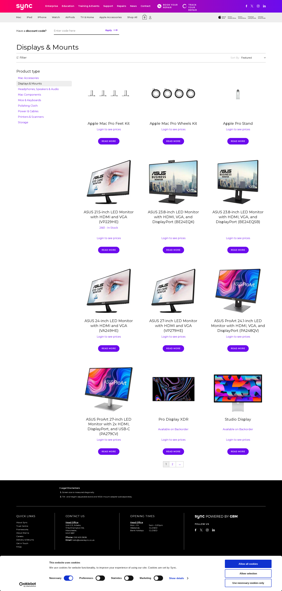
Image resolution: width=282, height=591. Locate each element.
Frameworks (22, 529)
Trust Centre (22, 526)
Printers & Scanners (31, 116)
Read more (109, 141)
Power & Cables (28, 111)
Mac (18, 17)
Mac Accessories (28, 78)
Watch (56, 17)
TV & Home (87, 17)
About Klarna (22, 533)
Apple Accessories (110, 17)
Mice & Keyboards (29, 100)
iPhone (42, 17)
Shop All (132, 17)
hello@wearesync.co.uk (83, 540)
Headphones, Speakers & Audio (38, 89)
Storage (23, 122)
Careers (19, 536)
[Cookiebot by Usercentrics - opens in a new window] (27, 584)
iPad (29, 17)
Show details (176, 578)
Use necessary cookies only (248, 583)
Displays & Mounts (30, 83)
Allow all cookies (248, 563)
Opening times (142, 516)
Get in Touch (22, 543)
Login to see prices (109, 129)
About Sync (21, 522)
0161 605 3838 (80, 537)
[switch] (100, 578)
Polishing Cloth (28, 105)
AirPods (70, 17)
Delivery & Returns (25, 539)
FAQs (19, 547)
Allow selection (248, 573)
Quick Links (25, 516)
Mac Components (29, 94)
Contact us (75, 516)
